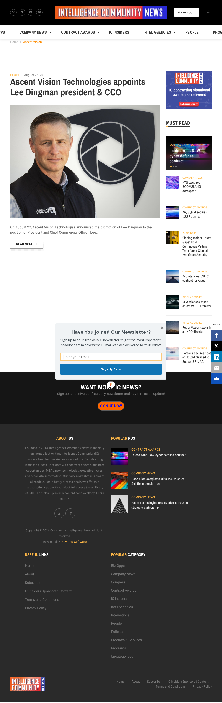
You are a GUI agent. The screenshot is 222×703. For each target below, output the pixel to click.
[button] (111, 331)
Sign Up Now (111, 369)
